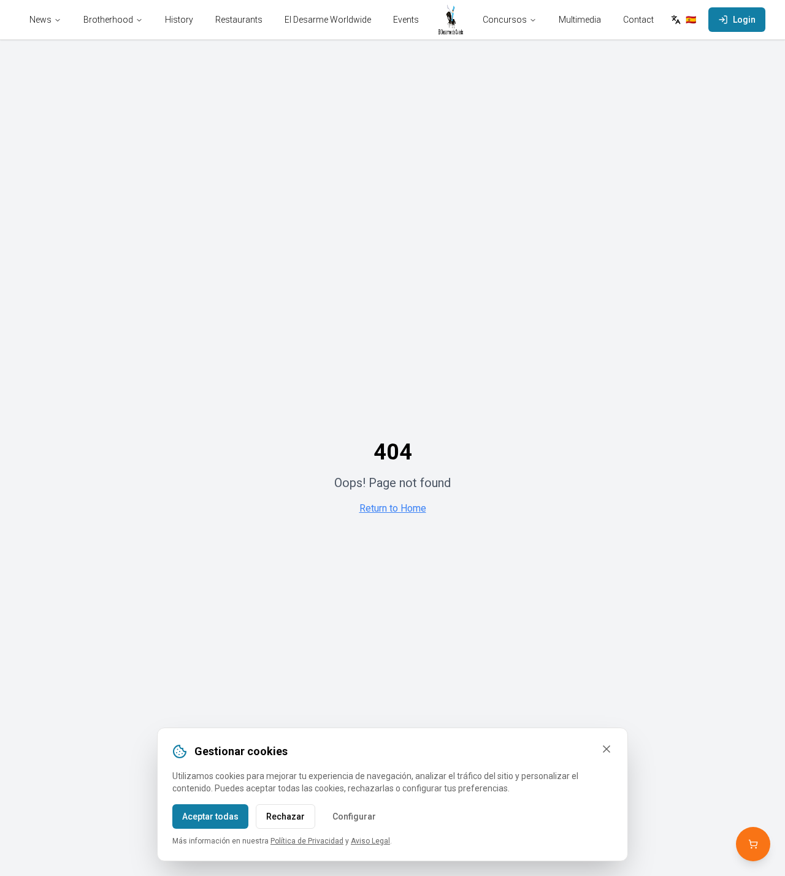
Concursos (505, 20)
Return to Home (392, 508)
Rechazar (285, 816)
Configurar (354, 816)
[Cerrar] (606, 749)
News (40, 20)
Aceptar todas (210, 816)
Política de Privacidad (306, 841)
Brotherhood (108, 20)
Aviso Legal (370, 841)
